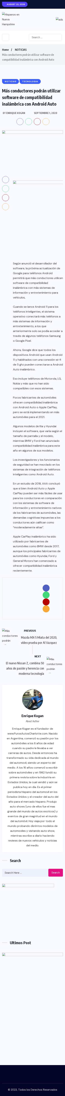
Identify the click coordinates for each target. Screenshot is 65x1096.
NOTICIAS (21, 49)
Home (5, 49)
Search (55, 872)
